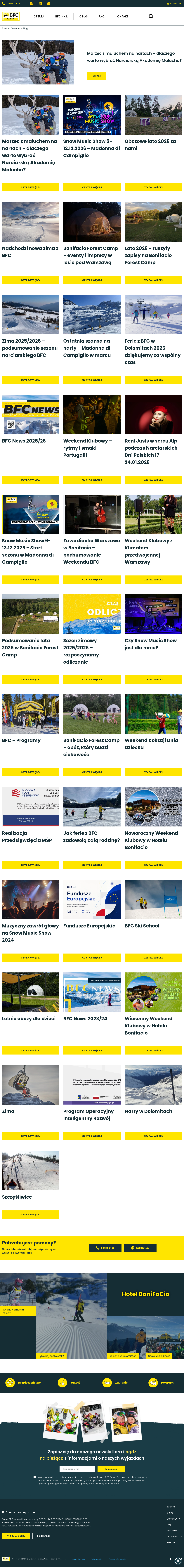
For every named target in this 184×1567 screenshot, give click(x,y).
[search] (151, 16)
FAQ (101, 16)
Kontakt (172, 1542)
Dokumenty (174, 1519)
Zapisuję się (111, 1469)
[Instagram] (48, 3)
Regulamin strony (78, 1559)
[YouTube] (40, 3)
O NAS (83, 16)
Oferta (171, 1507)
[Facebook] (32, 3)
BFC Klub (61, 16)
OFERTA (39, 16)
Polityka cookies (97, 1559)
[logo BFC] (7, 16)
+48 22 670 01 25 (16, 1535)
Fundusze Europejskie (117, 1559)
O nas (170, 1513)
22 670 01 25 (107, 1248)
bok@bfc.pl (142, 1248)
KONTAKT (121, 16)
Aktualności (174, 1536)
